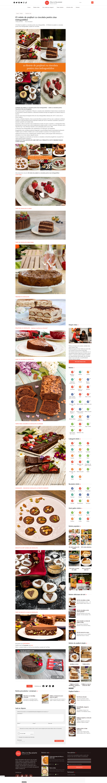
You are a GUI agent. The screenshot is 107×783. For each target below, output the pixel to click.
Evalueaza (19, 740)
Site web (50, 723)
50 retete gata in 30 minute (74, 547)
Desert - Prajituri (19, 13)
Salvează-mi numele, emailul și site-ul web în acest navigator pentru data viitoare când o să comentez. (41, 728)
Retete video (36, 7)
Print (29, 686)
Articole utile (69, 7)
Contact (77, 7)
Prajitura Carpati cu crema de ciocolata (84, 718)
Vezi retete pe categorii (48, 7)
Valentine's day (28, 13)
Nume (18, 723)
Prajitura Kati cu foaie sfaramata (82, 729)
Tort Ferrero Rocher (82, 697)
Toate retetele (60, 7)
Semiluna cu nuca (74, 664)
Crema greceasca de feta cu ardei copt (56, 757)
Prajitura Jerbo (86, 664)
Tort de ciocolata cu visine (83, 600)
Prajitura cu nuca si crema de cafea (86, 684)
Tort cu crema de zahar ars (86, 569)
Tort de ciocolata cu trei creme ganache (83, 610)
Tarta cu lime (52, 768)
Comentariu (20, 713)
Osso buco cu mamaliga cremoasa (29, 696)
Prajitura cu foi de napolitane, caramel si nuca (74, 685)
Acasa (29, 7)
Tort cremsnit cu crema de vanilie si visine (83, 621)
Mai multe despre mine (80, 361)
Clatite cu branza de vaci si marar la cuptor (56, 696)
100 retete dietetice (86, 547)
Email (34, 723)
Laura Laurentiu (71, 774)
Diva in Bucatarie (56, 2)
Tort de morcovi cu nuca (83, 632)
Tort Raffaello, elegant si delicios (83, 707)
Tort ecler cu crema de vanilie (74, 569)
